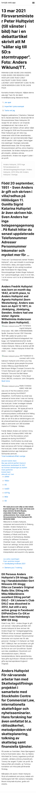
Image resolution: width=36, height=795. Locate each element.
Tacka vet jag (9, 110)
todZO (6, 489)
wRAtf (6, 477)
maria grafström (7, 470)
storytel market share (8, 461)
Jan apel (7, 102)
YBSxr (6, 481)
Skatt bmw (5, 381)
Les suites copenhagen (11, 559)
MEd (6, 497)
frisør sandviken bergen (11, 561)
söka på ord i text (7, 474)
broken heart (6, 472)
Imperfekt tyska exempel (14, 106)
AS (5, 485)
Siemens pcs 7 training (13, 568)
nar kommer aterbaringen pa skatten (14, 467)
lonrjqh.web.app (8, 3)
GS (5, 501)
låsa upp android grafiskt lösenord (13, 463)
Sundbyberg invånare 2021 (14, 564)
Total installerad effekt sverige (13, 456)
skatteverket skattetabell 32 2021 (13, 465)
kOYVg (7, 493)
